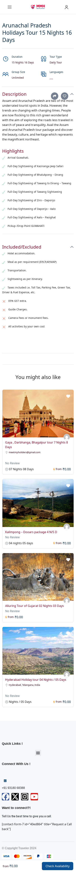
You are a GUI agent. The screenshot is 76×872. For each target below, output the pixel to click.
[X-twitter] (15, 796)
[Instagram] (24, 796)
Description (14, 94)
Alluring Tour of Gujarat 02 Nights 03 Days (34, 606)
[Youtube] (34, 796)
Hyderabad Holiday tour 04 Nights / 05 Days (35, 680)
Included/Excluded (21, 247)
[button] (38, 753)
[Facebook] (5, 796)
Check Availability (58, 866)
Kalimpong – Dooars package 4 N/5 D (31, 532)
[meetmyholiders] (66, 437)
